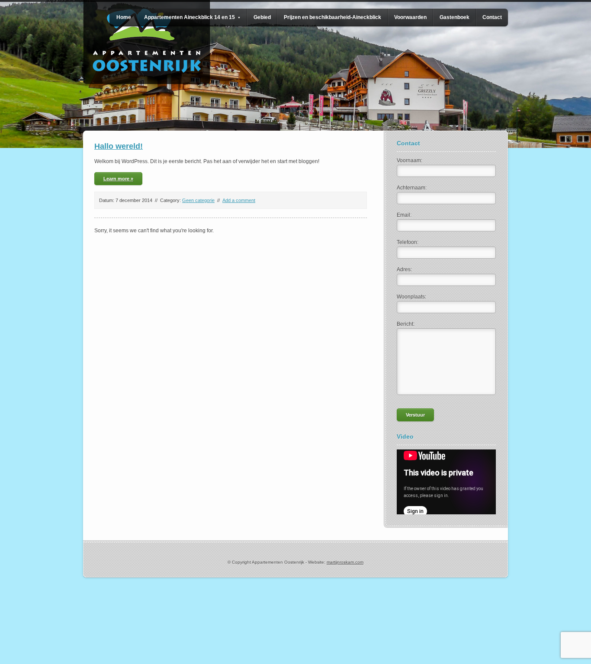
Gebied (262, 17)
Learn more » (118, 178)
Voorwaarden (410, 17)
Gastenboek (454, 17)
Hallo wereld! (118, 146)
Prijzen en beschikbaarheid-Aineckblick (332, 17)
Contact (492, 17)
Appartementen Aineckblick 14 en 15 (192, 17)
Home (123, 17)
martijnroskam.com (345, 562)
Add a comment (238, 200)
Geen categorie (198, 200)
